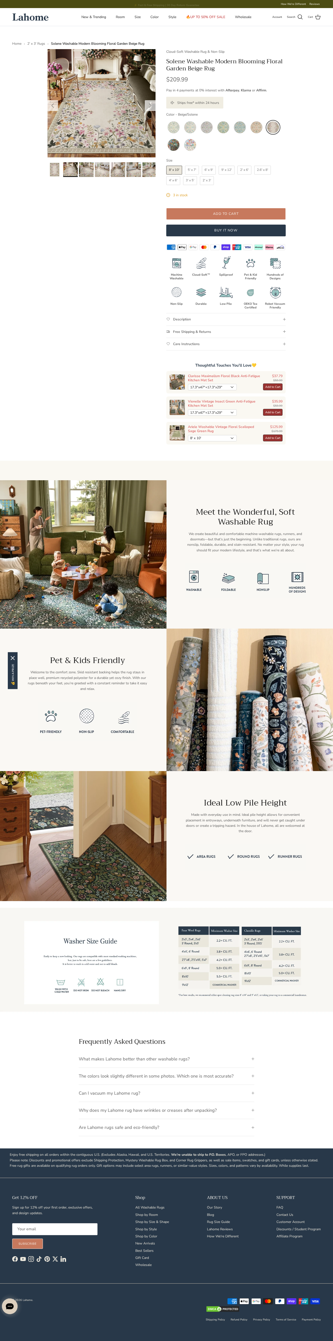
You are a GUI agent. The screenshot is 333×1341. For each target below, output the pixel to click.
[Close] (13, 658)
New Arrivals (145, 1243)
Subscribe (28, 1244)
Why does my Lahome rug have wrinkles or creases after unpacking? (148, 1110)
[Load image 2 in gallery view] (102, 103)
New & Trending (93, 17)
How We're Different (293, 4)
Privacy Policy (261, 1319)
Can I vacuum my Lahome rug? (109, 1093)
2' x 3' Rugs (36, 43)
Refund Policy (239, 1319)
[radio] (173, 127)
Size (138, 17)
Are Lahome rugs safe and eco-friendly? (119, 1127)
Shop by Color (146, 1236)
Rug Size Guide (218, 1222)
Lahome (27, 1300)
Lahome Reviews (220, 1229)
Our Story (214, 1207)
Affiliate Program (289, 1236)
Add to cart (225, 213)
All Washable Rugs (150, 1207)
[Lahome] (30, 17)
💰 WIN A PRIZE (13, 674)
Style (172, 17)
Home (16, 43)
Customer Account (290, 1222)
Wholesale (243, 17)
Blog (210, 1214)
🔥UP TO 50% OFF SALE (205, 17)
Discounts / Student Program (298, 1229)
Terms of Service (286, 1319)
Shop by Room (146, 1214)
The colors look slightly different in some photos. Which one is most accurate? (156, 1076)
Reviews (314, 4)
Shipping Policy (215, 1319)
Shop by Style (146, 1229)
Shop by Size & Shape (152, 1222)
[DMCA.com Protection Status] (223, 1309)
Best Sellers (144, 1250)
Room (120, 17)
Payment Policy (311, 1319)
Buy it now (225, 230)
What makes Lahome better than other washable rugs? (134, 1059)
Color (154, 17)
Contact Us (284, 1214)
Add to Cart (272, 387)
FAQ (279, 1207)
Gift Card (142, 1257)
